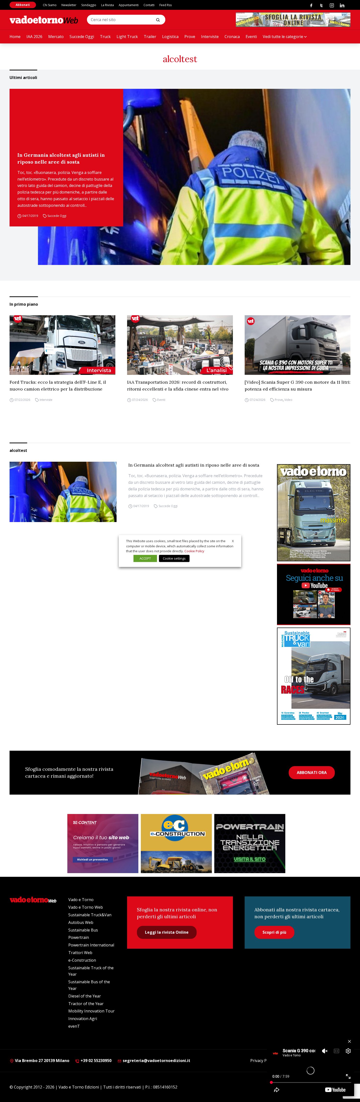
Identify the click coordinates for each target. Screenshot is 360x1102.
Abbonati (23, 5)
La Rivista (107, 5)
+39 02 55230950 (95, 1060)
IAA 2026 (34, 36)
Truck (105, 36)
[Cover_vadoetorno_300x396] (313, 512)
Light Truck (127, 36)
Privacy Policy (262, 1060)
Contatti (149, 5)
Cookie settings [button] (174, 558)
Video (288, 400)
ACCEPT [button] (145, 558)
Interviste (210, 36)
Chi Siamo (50, 5)
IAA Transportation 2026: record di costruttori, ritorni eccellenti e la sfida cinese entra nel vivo (177, 385)
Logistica (170, 36)
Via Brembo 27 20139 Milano (41, 1060)
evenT (74, 1026)
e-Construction (82, 960)
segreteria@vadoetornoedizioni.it (156, 1060)
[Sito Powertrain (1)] (249, 843)
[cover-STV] (313, 676)
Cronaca (232, 36)
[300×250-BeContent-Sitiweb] (102, 843)
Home (15, 36)
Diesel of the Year (84, 996)
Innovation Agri (82, 1018)
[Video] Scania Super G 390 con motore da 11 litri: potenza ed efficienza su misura (297, 385)
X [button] (233, 541)
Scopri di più (274, 932)
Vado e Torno (81, 899)
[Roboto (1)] (313, 594)
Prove (189, 36)
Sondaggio (88, 5)
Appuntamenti (129, 5)
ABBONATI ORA (312, 772)
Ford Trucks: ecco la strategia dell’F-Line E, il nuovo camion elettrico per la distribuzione (58, 385)
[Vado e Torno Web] (44, 19)
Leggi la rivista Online (167, 932)
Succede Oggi (82, 36)
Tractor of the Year (86, 1003)
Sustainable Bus (83, 930)
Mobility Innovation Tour (91, 1011)
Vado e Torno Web (85, 907)
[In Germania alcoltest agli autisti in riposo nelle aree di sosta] (194, 177)
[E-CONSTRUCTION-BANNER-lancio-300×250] (176, 843)
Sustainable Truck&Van (89, 915)
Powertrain (78, 937)
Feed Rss (165, 5)
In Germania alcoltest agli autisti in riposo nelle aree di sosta (61, 158)
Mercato (56, 36)
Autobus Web (80, 922)
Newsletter (68, 5)
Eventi (251, 36)
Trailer (150, 36)
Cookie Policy (194, 551)
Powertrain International (91, 945)
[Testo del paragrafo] (293, 19)
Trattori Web (80, 952)
